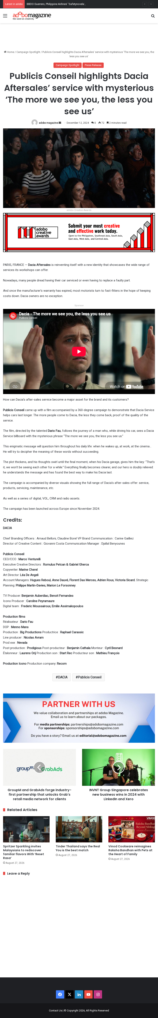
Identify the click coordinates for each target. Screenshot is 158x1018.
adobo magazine (48, 122)
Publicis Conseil (89, 677)
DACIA (62, 677)
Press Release (93, 65)
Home (10, 52)
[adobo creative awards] (79, 232)
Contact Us (55, 1010)
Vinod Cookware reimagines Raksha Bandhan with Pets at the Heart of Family (130, 850)
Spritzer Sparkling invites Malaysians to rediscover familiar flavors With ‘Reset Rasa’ (23, 852)
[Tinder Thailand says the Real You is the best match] (79, 829)
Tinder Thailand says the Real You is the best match (78, 848)
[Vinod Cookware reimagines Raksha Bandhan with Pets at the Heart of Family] (131, 829)
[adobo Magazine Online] (32, 15)
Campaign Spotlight (28, 52)
